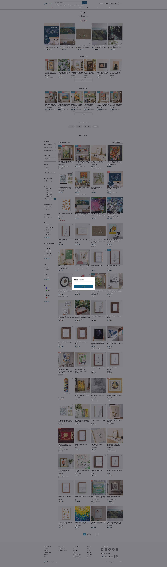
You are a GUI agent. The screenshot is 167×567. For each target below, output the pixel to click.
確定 (83, 286)
